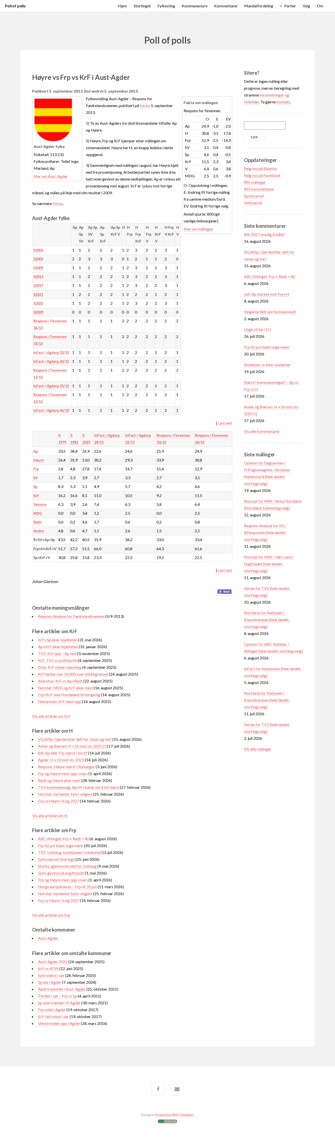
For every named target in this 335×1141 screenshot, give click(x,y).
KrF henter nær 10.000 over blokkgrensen (73, 674)
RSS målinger (255, 182)
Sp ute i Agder (49, 982)
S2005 (38, 259)
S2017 (38, 285)
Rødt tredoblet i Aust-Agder (62, 989)
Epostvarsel (254, 196)
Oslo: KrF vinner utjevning (59, 667)
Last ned (225, 423)
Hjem (122, 5)
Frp (36, 469)
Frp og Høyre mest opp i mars (63, 773)
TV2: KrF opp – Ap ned (57, 653)
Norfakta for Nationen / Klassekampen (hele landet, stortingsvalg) (266, 619)
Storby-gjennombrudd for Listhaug (67, 866)
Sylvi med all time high (56, 859)
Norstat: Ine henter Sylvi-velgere (65, 794)
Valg (306, 5)
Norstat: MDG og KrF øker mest (65, 687)
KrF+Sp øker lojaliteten (57, 639)
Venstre (40, 504)
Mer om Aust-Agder (51, 176)
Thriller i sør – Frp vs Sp (57, 996)
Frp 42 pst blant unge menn (60, 845)
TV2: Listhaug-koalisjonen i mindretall (70, 852)
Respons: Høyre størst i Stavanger (66, 766)
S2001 (38, 250)
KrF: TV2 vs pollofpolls (57, 660)
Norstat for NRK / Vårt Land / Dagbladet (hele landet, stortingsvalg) (269, 564)
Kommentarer (226, 5)
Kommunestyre (194, 5)
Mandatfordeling (258, 5)
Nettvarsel (253, 202)
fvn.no (145, 105)
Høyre (38, 460)
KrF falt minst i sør (53, 1016)
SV (35, 478)
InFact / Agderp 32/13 (51, 353)
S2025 (38, 303)
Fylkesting (166, 5)
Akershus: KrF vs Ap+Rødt (60, 681)
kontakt (283, 101)
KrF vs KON (48, 968)
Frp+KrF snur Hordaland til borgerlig (69, 694)
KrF (36, 496)
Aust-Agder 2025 (52, 961)
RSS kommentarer (259, 189)
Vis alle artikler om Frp (51, 915)
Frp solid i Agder (52, 1009)
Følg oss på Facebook (262, 175)
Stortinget (142, 5)
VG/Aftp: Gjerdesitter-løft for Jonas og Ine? (75, 739)
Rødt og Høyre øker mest (59, 780)
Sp (35, 487)
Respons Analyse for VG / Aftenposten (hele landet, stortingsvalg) (265, 532)
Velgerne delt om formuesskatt (270, 311)
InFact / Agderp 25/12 (51, 386)
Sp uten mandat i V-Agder (59, 1002)
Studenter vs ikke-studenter (267, 364)
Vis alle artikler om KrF (51, 716)
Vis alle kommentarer (262, 431)
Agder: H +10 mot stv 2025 (61, 759)
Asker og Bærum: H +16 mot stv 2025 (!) (72, 746)
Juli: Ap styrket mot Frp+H (266, 294)
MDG (37, 513)
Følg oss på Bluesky (260, 168)
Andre (38, 531)
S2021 (38, 294)
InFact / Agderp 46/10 (51, 410)
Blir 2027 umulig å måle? (264, 234)
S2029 (38, 312)
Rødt (37, 522)
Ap (35, 451)
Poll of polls (15, 5)
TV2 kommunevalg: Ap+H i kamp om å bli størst (79, 787)
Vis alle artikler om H (49, 815)
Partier (290, 5)
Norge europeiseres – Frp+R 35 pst (67, 886)
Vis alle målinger (257, 749)
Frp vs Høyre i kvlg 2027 (58, 801)
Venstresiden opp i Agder (59, 1023)
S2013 (38, 277)
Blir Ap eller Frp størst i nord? (62, 753)
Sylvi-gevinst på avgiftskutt (61, 873)
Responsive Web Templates (174, 1115)
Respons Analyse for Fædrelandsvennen (71, 616)
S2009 (38, 268)
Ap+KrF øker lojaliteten (58, 646)
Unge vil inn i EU (257, 329)
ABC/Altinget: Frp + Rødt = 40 (63, 838)
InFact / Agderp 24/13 (51, 361)
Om (320, 5)
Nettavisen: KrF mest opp (59, 701)
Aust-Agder (48, 938)
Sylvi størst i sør (51, 975)
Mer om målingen (198, 229)
